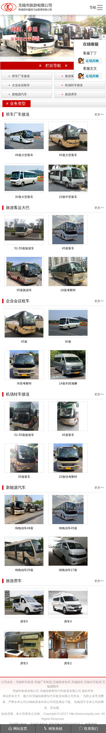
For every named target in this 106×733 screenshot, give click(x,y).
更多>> (99, 114)
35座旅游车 (24, 290)
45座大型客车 (68, 155)
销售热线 (55, 729)
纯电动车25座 (24, 570)
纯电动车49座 (24, 528)
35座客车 (24, 476)
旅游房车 (69, 94)
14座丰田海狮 (68, 383)
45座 (24, 341)
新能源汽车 (18, 94)
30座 (68, 341)
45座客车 (68, 248)
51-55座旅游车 (24, 248)
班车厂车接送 (19, 76)
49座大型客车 (24, 155)
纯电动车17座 (68, 570)
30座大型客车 (24, 197)
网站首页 (20, 729)
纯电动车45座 (68, 528)
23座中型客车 (68, 197)
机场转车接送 (72, 85)
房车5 (24, 621)
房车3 (24, 663)
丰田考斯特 (24, 383)
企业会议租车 (19, 85)
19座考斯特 (68, 290)
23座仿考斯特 (68, 476)
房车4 (68, 621)
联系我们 (91, 729)
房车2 (68, 663)
